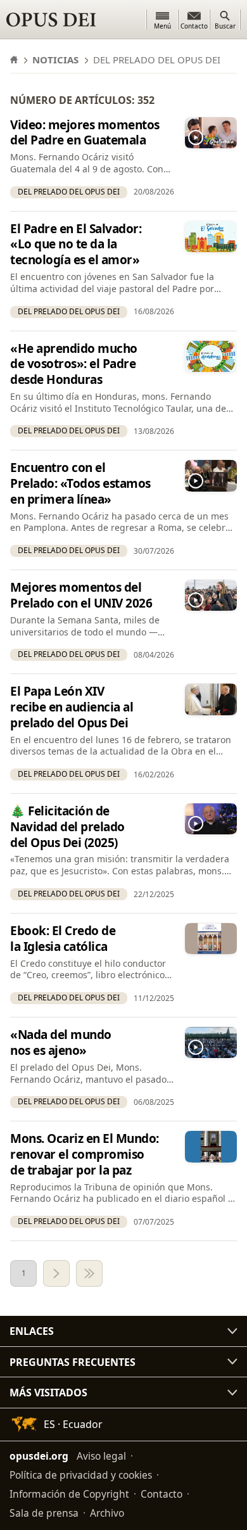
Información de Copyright (69, 1494)
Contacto (161, 1494)
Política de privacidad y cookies (81, 1475)
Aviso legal (101, 1456)
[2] (56, 1273)
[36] (89, 1273)
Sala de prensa (44, 1513)
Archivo (107, 1513)
